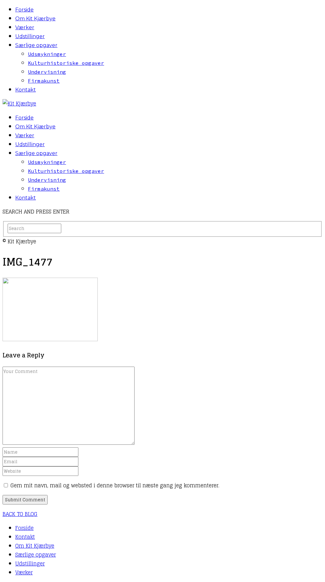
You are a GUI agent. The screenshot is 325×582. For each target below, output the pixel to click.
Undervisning (47, 72)
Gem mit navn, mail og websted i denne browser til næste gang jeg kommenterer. (114, 485)
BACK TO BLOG (20, 514)
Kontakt (25, 90)
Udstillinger (30, 36)
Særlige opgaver (36, 45)
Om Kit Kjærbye (35, 19)
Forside (24, 10)
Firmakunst (44, 81)
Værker (24, 27)
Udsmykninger (47, 54)
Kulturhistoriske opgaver (66, 63)
